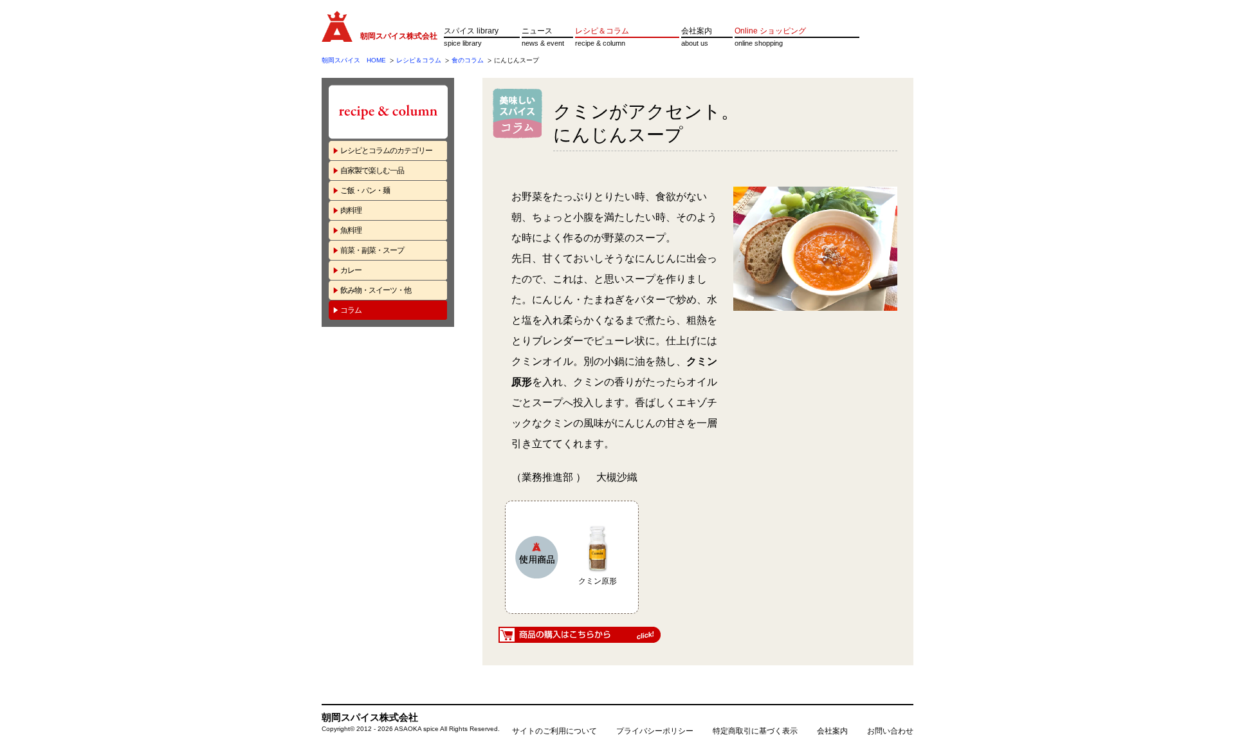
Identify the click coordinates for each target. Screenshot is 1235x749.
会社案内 (696, 30)
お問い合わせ (890, 730)
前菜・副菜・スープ (372, 250)
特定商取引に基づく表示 (755, 730)
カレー (350, 270)
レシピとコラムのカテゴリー (386, 150)
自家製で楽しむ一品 (372, 170)
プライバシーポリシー (654, 730)
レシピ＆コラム (602, 30)
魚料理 (350, 230)
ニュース (537, 30)
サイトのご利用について (554, 730)
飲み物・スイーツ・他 (375, 290)
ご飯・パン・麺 (365, 190)
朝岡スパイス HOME (354, 60)
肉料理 (350, 210)
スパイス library (471, 30)
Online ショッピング (770, 30)
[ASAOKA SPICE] (337, 36)
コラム (350, 310)
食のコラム (468, 60)
